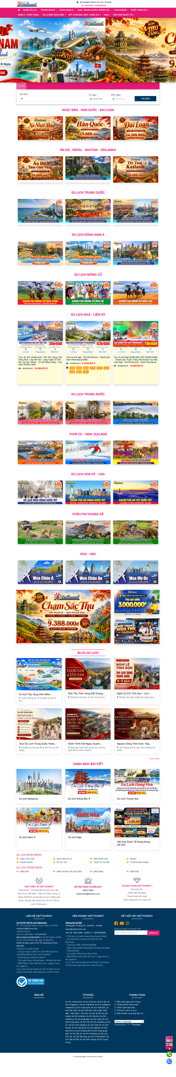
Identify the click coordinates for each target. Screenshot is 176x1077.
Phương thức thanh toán (128, 1004)
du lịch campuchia (73, 1001)
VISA (106, 15)
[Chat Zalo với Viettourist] (169, 1061)
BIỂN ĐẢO (134, 871)
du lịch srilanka (78, 1016)
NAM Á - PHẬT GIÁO (28, 15)
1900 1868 (88, 890)
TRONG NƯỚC (47, 10)
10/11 (100, 368)
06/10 (86, 368)
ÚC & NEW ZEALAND (53, 15)
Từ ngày (93, 95)
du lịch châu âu (94, 1025)
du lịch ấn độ (95, 1013)
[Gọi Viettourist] (169, 1054)
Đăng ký (153, 933)
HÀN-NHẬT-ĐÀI (100, 859)
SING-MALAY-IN (64, 859)
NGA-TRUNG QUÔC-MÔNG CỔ (93, 10)
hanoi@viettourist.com (75, 929)
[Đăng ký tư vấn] (169, 1043)
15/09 (72, 368)
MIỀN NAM (98, 871)
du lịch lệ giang (90, 1033)
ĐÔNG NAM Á (66, 10)
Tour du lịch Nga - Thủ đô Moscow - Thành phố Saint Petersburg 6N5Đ (88, 358)
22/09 (79, 368)
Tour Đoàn (120, 10)
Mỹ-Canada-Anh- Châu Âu (84, 15)
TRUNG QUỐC (26, 862)
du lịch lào (101, 1001)
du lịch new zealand (78, 1025)
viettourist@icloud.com (88, 893)
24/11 (106, 368)
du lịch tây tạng (80, 1036)
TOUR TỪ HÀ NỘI (101, 862)
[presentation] (20, 125)
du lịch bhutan (92, 1016)
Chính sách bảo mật (126, 1007)
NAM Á (133, 859)
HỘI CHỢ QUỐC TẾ (122, 15)
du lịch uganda (93, 1027)
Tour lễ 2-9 (29, 10)
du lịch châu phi (98, 1019)
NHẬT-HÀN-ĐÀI (139, 10)
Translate (136, 1024)
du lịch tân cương (88, 1039)
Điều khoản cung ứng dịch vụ (130, 1013)
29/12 (79, 372)
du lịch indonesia (82, 1007)
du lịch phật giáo (82, 1019)
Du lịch (21, 86)
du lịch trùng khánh (97, 1036)
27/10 (92, 368)
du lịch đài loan (85, 1010)
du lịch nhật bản (98, 1007)
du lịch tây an (76, 1033)
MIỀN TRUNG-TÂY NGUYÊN (69, 871)
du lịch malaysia (86, 1004)
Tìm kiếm (145, 98)
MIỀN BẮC (24, 871)
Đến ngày (116, 95)
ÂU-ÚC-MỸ (62, 862)
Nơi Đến (24, 94)
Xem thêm (155, 758)
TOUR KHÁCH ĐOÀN (139, 862)
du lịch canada (96, 1022)
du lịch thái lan (89, 1001)
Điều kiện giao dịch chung (128, 1001)
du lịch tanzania (79, 1027)
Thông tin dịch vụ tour (127, 1010)
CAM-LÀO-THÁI (27, 859)
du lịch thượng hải (82, 1030)
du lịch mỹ (84, 1022)
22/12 (72, 372)
